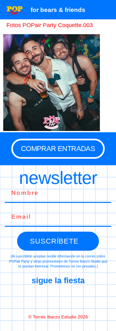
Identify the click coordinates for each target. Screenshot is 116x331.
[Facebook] (30, 299)
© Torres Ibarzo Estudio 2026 (58, 316)
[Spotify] (85, 299)
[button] (108, 9)
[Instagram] (58, 299)
